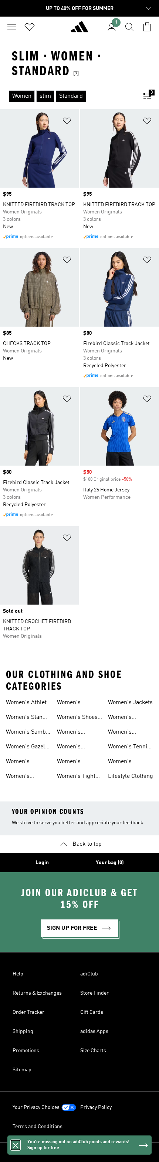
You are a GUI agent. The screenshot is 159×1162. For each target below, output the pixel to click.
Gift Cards (91, 1012)
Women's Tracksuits (70, 747)
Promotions (26, 1050)
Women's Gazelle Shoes (28, 747)
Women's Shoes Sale (77, 718)
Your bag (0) (110, 862)
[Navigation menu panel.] (12, 27)
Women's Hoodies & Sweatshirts (72, 762)
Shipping (23, 1031)
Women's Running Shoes (25, 762)
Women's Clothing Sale (125, 718)
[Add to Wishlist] (67, 122)
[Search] (129, 27)
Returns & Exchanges (37, 993)
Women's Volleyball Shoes (129, 762)
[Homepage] (79, 30)
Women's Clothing (69, 733)
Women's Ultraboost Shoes (79, 703)
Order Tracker (28, 1012)
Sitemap (22, 1069)
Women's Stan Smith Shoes (24, 718)
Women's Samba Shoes (27, 733)
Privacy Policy (96, 1107)
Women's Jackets (130, 703)
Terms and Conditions (37, 1126)
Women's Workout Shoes (127, 733)
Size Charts (93, 1050)
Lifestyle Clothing (130, 776)
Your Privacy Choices (36, 1107)
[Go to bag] (147, 27)
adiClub (89, 974)
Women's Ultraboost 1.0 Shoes (24, 777)
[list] (67, 96)
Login (42, 862)
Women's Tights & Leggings (77, 777)
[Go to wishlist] (29, 27)
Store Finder (94, 993)
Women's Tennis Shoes (129, 747)
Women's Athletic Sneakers (28, 703)
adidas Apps (94, 1031)
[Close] (15, 1145)
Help (18, 974)
